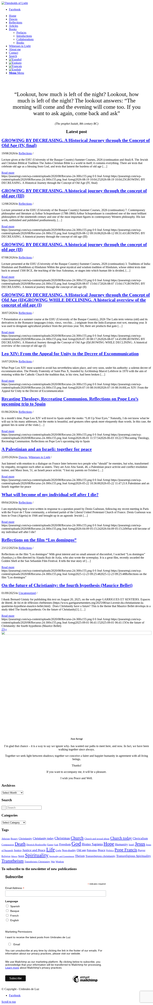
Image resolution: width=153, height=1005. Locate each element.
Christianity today (43, 838)
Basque (14, 910)
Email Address (14, 888)
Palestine (92, 850)
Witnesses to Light (39, 457)
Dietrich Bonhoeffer (36, 844)
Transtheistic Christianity (37, 861)
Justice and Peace (34, 850)
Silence (14, 856)
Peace (101, 850)
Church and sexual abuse (97, 838)
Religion (5, 856)
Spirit (21, 856)
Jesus (140, 844)
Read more (7, 172)
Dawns (23, 457)
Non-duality (69, 850)
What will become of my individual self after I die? (50, 494)
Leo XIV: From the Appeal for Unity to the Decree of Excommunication (70, 353)
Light (58, 850)
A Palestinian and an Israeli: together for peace (46, 449)
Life (50, 849)
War (53, 861)
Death (20, 843)
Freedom (65, 844)
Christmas (62, 838)
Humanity (121, 844)
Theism (80, 856)
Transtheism (12, 860)
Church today (121, 838)
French (14, 915)
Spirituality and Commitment (61, 856)
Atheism (5, 838)
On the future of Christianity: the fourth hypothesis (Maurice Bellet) (66, 585)
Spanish (15, 906)
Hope (109, 844)
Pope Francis (126, 849)
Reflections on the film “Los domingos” (38, 539)
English (14, 920)
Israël (131, 844)
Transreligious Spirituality (133, 856)
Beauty (14, 838)
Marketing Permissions (18, 931)
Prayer (141, 850)
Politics (110, 850)
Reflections (25, 153)
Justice (18, 850)
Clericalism (140, 838)
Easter (50, 844)
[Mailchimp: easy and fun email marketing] (85, 982)
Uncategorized (27, 593)
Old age (81, 850)
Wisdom (60, 861)
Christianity (25, 838)
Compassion (7, 844)
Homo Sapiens (92, 844)
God (76, 844)
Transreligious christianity (100, 856)
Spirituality (37, 855)
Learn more (12, 967)
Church (77, 838)
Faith (56, 845)
